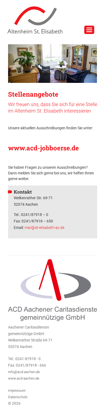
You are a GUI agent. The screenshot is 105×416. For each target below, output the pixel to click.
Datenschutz (17, 397)
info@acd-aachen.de (24, 372)
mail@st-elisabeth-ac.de (44, 227)
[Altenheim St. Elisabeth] (33, 20)
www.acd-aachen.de (23, 378)
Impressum (17, 390)
